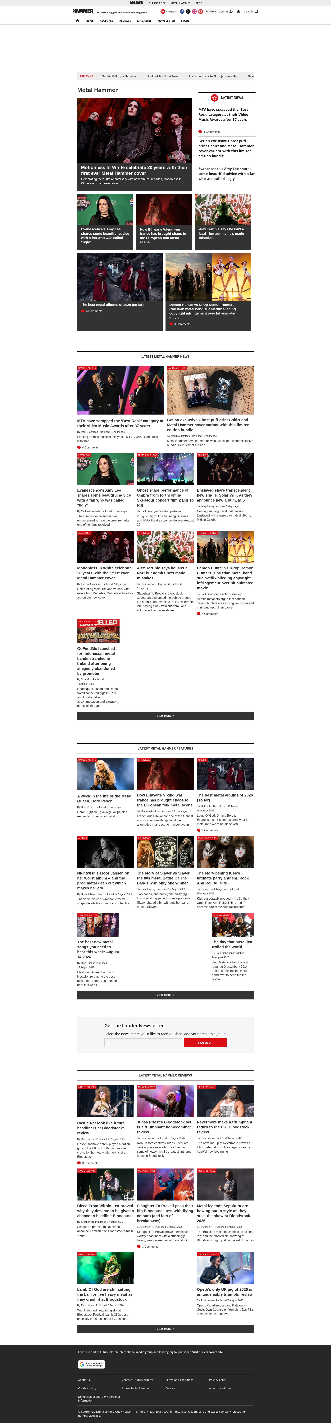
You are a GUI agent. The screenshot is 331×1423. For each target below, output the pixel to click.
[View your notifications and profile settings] (238, 11)
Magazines (84, 532)
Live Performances (208, 1254)
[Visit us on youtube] (200, 11)
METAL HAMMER (180, 3)
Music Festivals (87, 1087)
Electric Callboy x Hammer (119, 76)
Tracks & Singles (207, 838)
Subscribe (211, 11)
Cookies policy (87, 1388)
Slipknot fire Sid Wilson (162, 76)
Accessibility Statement (137, 1388)
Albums (202, 455)
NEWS (90, 20)
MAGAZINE (144, 20)
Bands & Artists (87, 367)
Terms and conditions (179, 1380)
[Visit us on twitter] (188, 11)
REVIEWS (125, 20)
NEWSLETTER (166, 20)
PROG (199, 3)
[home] (78, 20)
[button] (251, 11)
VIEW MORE (164, 715)
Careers (170, 1388)
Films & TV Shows (147, 455)
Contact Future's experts (137, 1380)
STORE (185, 20)
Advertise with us (220, 1388)
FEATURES (106, 20)
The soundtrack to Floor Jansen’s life (213, 76)
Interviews (84, 455)
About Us (84, 1380)
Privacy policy (217, 1380)
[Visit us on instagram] (194, 11)
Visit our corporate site (207, 1352)
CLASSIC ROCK (157, 3)
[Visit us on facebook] (182, 11)
